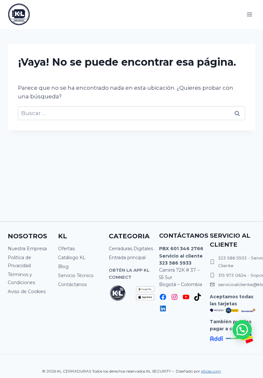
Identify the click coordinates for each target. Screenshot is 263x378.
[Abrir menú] (249, 14)
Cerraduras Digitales (131, 248)
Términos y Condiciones (21, 278)
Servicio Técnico (76, 275)
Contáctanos (72, 284)
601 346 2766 (186, 248)
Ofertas (66, 248)
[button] (242, 329)
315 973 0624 (232, 275)
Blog (63, 266)
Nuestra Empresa (27, 248)
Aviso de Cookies (27, 291)
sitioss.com (211, 371)
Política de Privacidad (19, 261)
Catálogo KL (72, 257)
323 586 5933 (175, 263)
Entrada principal (127, 257)
